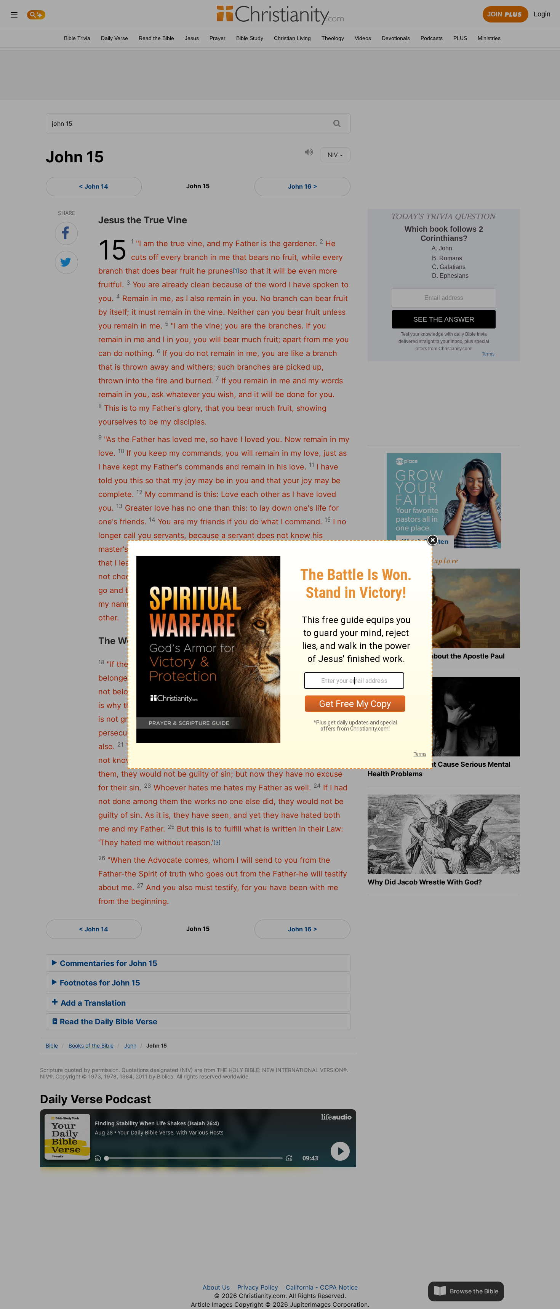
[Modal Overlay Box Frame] (280, 654)
